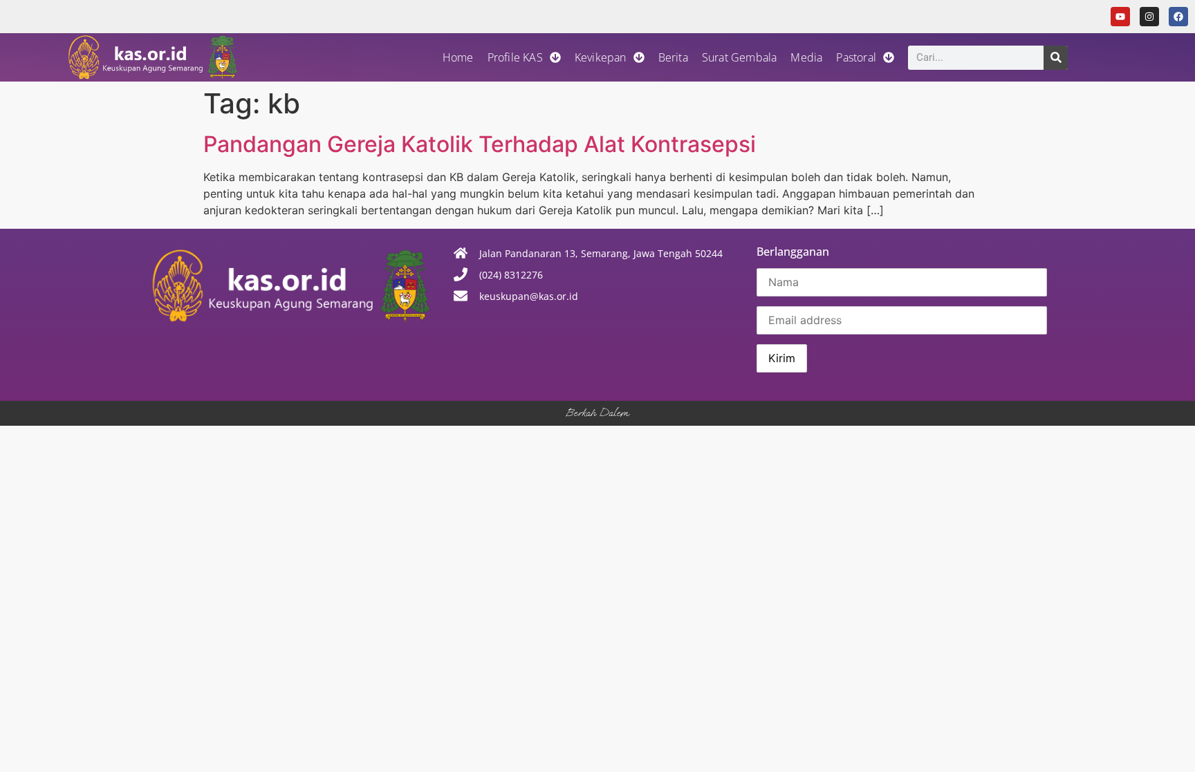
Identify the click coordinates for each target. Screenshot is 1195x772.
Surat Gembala (739, 57)
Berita (673, 57)
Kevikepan (601, 57)
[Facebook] (1178, 16)
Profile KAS (515, 57)
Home (458, 57)
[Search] (1056, 58)
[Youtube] (1120, 16)
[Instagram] (1149, 16)
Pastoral (856, 57)
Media (806, 57)
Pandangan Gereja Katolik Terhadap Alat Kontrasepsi (479, 144)
